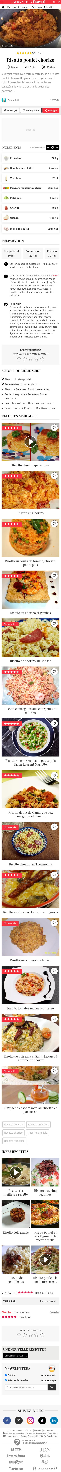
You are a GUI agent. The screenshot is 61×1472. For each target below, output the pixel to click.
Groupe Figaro (27, 1436)
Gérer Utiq (52, 1433)
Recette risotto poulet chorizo (22, 384)
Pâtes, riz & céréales (17, 6)
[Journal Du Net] (44, 1450)
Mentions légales (11, 1436)
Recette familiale (37, 1132)
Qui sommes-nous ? (15, 1430)
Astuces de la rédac (17, 1380)
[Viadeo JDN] (44, 1462)
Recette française (14, 1141)
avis (41, 53)
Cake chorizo (12, 403)
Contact (28, 1430)
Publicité (37, 1430)
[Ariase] (16, 1468)
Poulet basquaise (15, 394)
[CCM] (16, 1450)
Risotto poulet (13, 408)
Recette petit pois (38, 1124)
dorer (55, 275)
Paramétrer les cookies (36, 1433)
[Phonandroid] (44, 1468)
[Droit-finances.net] (44, 1456)
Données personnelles (14, 1433)
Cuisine (11, 1375)
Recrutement (49, 1430)
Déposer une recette (16, 1355)
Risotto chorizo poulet (17, 379)
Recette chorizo (13, 1132)
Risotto (49, 6)
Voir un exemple (48, 1375)
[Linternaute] (16, 1455)
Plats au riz (37, 6)
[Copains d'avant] (16, 1462)
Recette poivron (13, 1124)
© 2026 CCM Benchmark (46, 1436)
